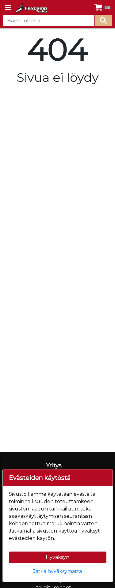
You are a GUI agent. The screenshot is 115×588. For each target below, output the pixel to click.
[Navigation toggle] (8, 8)
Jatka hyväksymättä (57, 571)
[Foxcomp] (30, 8)
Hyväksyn (57, 557)
